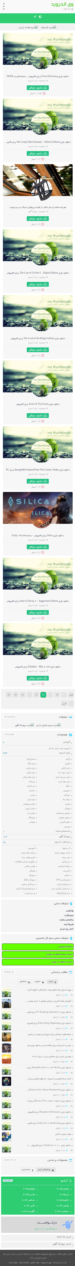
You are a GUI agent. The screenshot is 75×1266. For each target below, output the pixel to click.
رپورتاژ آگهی (33, 211)
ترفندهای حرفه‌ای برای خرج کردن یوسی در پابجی (49, 1034)
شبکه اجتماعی (64, 866)
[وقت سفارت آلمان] (6, 1141)
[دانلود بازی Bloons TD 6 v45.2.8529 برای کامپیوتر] (6, 1107)
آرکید (68, 759)
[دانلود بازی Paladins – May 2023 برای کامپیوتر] (41, 659)
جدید (51, 981)
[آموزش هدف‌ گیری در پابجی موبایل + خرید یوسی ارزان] (6, 1007)
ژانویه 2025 (62, 1200)
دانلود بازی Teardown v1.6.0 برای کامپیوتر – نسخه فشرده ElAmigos (48, 1145)
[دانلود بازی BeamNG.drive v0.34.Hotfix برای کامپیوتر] (6, 1074)
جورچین (66, 790)
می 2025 (64, 1194)
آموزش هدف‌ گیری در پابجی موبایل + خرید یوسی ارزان (48, 1001)
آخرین (64, 703)
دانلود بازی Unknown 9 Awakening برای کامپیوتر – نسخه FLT (48, 1123)
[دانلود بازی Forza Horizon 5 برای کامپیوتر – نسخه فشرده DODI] (41, 69)
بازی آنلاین (65, 768)
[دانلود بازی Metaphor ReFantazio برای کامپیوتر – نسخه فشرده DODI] (6, 1118)
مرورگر (32, 875)
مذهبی (67, 875)
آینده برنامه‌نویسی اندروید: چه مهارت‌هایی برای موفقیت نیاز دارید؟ (48, 1079)
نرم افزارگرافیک (63, 893)
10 (57, 695)
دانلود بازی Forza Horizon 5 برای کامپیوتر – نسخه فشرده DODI (38, 76)
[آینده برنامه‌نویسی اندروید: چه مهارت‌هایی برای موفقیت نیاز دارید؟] (6, 1085)
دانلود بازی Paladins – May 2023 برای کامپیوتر (38, 667)
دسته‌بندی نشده (63, 831)
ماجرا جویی (30, 808)
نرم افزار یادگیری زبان (61, 888)
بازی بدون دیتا (64, 772)
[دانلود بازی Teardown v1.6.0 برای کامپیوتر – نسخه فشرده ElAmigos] (6, 1152)
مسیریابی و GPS (63, 880)
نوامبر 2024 (63, 1206)
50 (9, 695)
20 (36, 695)
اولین (71, 695)
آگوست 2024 (28, 1211)
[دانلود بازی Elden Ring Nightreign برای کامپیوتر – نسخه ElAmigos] (6, 1030)
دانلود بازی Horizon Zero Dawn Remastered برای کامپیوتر (48, 1090)
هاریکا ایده (69, 924)
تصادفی (23, 981)
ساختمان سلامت (67, 920)
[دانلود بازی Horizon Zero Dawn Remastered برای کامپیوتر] (6, 1096)
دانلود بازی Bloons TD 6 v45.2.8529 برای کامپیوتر (48, 1101)
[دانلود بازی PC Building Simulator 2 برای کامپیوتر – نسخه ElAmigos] (6, 1019)
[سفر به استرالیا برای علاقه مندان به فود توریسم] (6, 1052)
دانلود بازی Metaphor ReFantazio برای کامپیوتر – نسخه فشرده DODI (48, 1112)
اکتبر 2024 (29, 1206)
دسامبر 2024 (28, 1200)
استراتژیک (31, 759)
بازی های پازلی (29, 777)
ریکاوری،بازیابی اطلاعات (25, 862)
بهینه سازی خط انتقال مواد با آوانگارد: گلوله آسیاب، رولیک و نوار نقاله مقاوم (48, 990)
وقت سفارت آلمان (63, 1134)
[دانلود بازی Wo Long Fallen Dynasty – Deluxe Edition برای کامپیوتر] (41, 134)
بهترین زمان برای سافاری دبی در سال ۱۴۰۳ (51, 1056)
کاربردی (66, 871)
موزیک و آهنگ (29, 880)
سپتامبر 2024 (62, 1211)
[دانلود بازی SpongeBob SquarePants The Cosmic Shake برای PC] (41, 462)
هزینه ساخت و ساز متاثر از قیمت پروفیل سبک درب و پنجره (38, 207)
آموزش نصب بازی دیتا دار (59, 748)
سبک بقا (66, 799)
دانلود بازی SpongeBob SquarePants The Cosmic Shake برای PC (38, 470)
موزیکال (31, 817)
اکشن (67, 763)
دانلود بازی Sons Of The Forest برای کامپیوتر (38, 404)
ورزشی (67, 826)
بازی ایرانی (30, 768)
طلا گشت (70, 911)
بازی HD (31, 763)
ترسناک (32, 781)
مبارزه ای (31, 813)
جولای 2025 (29, 1189)
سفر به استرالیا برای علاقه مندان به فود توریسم (49, 1045)
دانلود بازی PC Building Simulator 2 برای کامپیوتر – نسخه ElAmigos (48, 1012)
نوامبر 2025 (63, 1189)
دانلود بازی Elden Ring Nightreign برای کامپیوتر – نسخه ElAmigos (48, 1023)
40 (16, 695)
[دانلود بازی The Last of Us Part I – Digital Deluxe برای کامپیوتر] (41, 265)
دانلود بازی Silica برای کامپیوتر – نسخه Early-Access (38, 536)
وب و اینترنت (29, 893)
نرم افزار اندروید (62, 842)
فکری (67, 804)
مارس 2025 (29, 1194)
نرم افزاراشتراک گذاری (25, 888)
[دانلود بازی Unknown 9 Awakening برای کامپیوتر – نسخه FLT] (6, 1130)
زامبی (32, 795)
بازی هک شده (64, 781)
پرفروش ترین (44, 1169)
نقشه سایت (24, 1262)
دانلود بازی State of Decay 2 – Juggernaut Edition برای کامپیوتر (38, 601)
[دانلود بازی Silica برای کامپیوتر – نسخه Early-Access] (41, 528)
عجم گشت (69, 915)
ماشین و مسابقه (63, 813)
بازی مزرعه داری (63, 777)
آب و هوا (66, 848)
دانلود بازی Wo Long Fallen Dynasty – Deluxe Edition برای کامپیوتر (37, 142)
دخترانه (32, 790)
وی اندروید (47, 1254)
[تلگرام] (35, 16)
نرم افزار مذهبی (28, 884)
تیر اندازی (31, 786)
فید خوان (34, 1262)
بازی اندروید (33, 80)
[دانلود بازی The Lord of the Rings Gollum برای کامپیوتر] (41, 331)
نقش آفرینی (65, 822)
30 (22, 695)
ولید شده (13, 1262)
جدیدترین (26, 1169)
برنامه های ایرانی (28, 853)
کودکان (32, 871)
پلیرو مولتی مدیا (28, 857)
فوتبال (67, 808)
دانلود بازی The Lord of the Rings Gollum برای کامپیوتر (38, 338)
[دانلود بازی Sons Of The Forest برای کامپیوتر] (41, 396)
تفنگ (68, 786)
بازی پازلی (31, 772)
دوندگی (67, 795)
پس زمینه (66, 857)
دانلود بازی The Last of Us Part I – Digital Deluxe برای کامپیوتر (38, 273)
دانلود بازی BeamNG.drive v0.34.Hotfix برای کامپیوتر (48, 1068)
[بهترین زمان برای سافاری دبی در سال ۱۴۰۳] (6, 1063)
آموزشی (66, 742)
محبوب (37, 981)
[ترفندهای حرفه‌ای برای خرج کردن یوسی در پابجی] (6, 1041)
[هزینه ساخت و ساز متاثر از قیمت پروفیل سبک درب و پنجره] (41, 200)
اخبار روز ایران (67, 929)
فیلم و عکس (30, 866)
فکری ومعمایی (29, 804)
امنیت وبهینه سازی (62, 853)
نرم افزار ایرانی (63, 884)
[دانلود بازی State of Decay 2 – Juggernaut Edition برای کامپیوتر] (41, 593)
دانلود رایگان (35, 88)
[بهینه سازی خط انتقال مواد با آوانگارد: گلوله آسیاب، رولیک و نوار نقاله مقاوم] (6, 996)
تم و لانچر (66, 862)
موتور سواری (64, 817)
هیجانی (32, 822)
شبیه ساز (31, 799)
